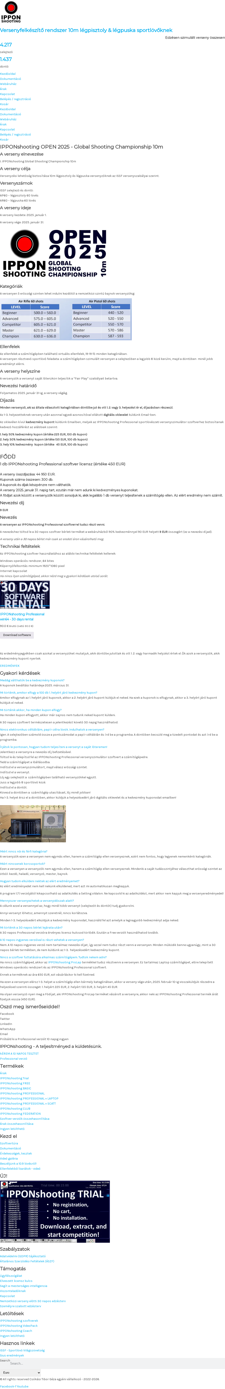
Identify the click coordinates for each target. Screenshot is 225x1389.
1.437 (6, 59)
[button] (112, 680)
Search (5, 1360)
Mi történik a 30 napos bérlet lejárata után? (31, 927)
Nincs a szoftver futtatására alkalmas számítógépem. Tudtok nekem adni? (53, 957)
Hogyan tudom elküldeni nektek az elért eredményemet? (40, 881)
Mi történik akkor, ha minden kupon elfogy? (31, 710)
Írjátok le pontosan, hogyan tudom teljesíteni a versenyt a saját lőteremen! (53, 747)
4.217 (6, 45)
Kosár (4, 104)
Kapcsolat (7, 94)
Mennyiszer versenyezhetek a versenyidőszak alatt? (37, 901)
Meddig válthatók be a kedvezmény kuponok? (32, 680)
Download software (17, 635)
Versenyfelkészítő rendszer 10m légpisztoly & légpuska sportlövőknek (86, 30)
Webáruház (8, 84)
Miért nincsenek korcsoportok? (22, 864)
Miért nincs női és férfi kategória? (23, 851)
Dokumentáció (10, 79)
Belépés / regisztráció (15, 99)
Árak (3, 89)
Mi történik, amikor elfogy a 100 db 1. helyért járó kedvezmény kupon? (48, 692)
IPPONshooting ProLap (64, 962)
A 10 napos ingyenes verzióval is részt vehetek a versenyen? (42, 940)
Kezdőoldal (8, 74)
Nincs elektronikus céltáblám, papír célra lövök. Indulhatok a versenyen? (52, 729)
